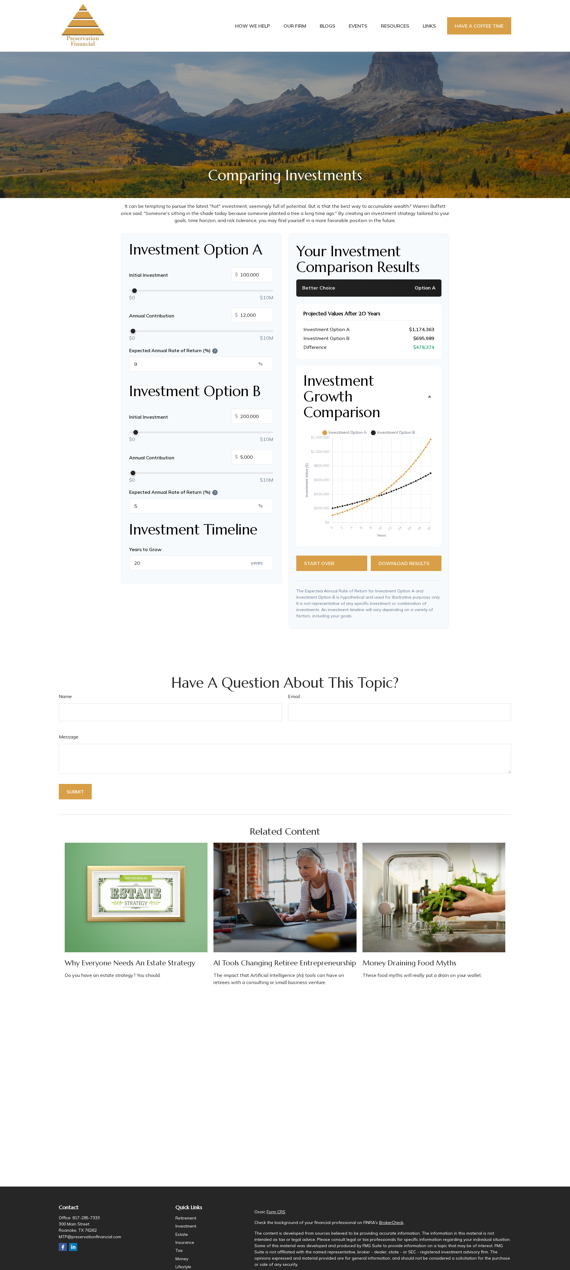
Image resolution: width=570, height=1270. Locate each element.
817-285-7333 (86, 1217)
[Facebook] (63, 1247)
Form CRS (276, 1211)
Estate (181, 1234)
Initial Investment (183, 274)
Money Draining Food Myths (409, 963)
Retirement (185, 1218)
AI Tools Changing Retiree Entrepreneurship (284, 963)
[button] (252, 26)
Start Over (319, 563)
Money (181, 1258)
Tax (179, 1250)
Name (65, 696)
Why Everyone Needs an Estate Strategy (130, 963)
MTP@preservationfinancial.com (90, 1236)
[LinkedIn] (73, 1247)
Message (68, 737)
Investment (185, 1226)
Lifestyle (183, 1266)
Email (294, 696)
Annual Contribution (183, 315)
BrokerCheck (391, 1222)
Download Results (404, 563)
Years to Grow (145, 549)
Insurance (184, 1242)
